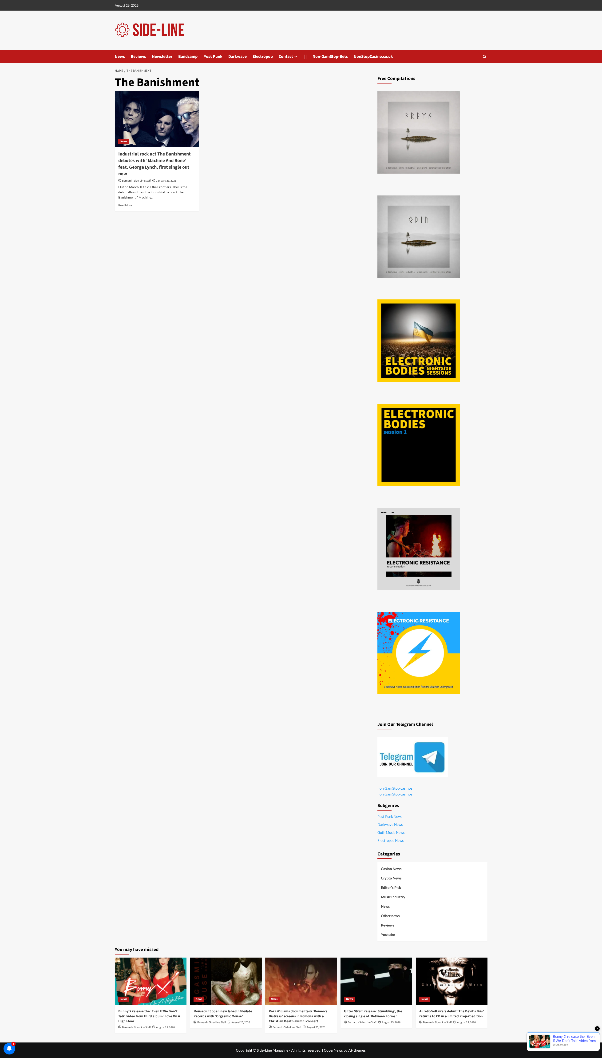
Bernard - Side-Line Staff (136, 181)
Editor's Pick (391, 887)
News (120, 57)
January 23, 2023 (166, 181)
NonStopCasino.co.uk (373, 57)
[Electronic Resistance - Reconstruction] (418, 549)
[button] (484, 56)
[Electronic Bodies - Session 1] (418, 445)
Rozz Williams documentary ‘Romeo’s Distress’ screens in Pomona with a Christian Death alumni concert (298, 1016)
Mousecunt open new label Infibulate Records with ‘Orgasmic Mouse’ (223, 1014)
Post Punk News (389, 816)
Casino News (391, 869)
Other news (390, 916)
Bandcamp (188, 57)
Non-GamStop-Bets (330, 57)
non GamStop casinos (394, 788)
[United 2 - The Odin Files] (418, 236)
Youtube (388, 934)
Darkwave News (390, 824)
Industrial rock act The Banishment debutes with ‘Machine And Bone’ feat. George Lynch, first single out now (154, 164)
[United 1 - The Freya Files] (418, 132)
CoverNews (333, 1050)
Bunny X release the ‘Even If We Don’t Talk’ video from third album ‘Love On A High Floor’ (149, 1016)
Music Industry (393, 897)
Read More (125, 205)
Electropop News (390, 840)
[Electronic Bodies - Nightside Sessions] (418, 340)
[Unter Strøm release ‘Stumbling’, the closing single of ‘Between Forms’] (376, 981)
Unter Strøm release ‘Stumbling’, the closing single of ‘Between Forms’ (373, 1014)
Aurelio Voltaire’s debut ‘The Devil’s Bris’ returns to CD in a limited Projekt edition (451, 1014)
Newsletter (162, 57)
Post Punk (212, 57)
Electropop (263, 57)
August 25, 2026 (165, 1027)
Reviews (138, 57)
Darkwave (237, 57)
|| (305, 57)
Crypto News (391, 878)
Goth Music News (391, 832)
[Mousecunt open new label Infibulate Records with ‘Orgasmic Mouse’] (226, 981)
